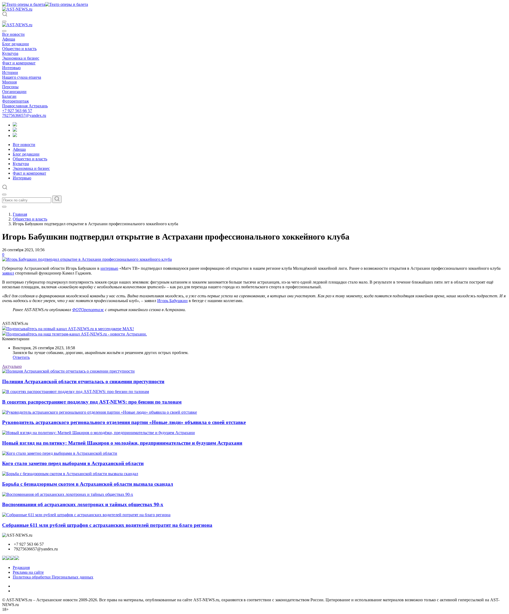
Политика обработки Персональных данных (53, 577)
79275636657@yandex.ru (24, 115)
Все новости (13, 34)
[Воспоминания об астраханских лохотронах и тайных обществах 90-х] (67, 494)
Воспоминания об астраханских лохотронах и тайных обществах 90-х (82, 504)
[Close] (4, 31)
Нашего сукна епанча (21, 77)
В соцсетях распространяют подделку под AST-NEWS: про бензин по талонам (92, 402)
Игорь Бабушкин (172, 300)
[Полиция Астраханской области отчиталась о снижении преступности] (68, 371)
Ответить (21, 357)
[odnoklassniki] (15, 130)
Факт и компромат (19, 63)
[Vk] (15, 135)
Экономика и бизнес (20, 58)
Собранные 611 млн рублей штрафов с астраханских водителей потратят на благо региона (107, 525)
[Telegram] (15, 125)
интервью (109, 268)
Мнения (9, 82)
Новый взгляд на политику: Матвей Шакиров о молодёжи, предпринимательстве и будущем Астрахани (122, 443)
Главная (20, 214)
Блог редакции (15, 44)
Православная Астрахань (25, 106)
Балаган (9, 96)
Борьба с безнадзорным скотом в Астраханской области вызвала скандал (87, 484)
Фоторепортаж (15, 101)
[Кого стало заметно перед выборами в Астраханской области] (59, 453)
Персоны (10, 87)
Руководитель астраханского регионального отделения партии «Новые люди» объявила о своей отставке (124, 422)
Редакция (21, 567)
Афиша (8, 39)
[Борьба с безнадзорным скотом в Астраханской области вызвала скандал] (70, 473)
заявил (8, 273)
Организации (14, 91)
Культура (10, 53)
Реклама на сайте (28, 572)
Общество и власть (19, 48)
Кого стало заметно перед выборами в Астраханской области (73, 463)
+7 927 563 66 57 (17, 110)
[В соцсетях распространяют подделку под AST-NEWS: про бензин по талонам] (75, 391)
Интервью (11, 67)
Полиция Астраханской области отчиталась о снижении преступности (83, 381)
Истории (10, 72)
